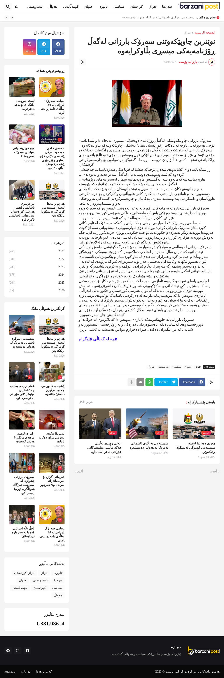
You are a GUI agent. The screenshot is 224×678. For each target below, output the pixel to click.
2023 (37, 267)
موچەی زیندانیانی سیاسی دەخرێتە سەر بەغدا (23, 152)
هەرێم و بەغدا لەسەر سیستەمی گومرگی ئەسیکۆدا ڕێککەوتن (195, 448)
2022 (37, 259)
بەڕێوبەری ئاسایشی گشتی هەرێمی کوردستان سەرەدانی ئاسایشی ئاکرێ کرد (22, 211)
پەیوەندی (10, 671)
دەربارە (25, 671)
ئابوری (103, 6)
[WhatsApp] (149, 382)
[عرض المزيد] (131, 382)
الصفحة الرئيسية (204, 32)
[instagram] (17, 650)
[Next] (6, 17)
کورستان (136, 6)
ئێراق (152, 6)
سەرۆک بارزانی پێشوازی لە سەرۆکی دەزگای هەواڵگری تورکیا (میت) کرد (24, 485)
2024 (37, 274)
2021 (37, 251)
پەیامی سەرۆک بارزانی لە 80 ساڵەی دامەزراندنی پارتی (52, 107)
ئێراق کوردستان (24, 573)
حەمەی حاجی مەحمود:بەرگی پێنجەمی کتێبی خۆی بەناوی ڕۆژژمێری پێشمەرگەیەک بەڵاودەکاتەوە (52, 158)
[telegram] (8, 650)
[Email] (140, 382)
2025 (37, 282)
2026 (37, 290)
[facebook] (27, 650)
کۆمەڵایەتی (70, 6)
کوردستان (163, 366)
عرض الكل (86, 402)
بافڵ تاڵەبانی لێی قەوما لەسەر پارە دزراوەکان (23, 532)
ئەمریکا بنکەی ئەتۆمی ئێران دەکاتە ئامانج (52, 437)
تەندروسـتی (40, 580)
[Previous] (12, 17)
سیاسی (119, 6)
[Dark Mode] (16, 7)
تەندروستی (34, 6)
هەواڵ (53, 6)
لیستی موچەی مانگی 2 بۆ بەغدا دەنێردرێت (24, 104)
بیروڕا (58, 580)
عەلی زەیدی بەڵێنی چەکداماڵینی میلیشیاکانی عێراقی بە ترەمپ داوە (104, 448)
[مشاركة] (82, 62)
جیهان (88, 6)
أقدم (80, 471)
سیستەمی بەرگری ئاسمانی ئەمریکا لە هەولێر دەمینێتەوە (158, 17)
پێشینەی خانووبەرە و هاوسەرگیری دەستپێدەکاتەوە (53, 390)
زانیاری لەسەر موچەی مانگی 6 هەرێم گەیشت (24, 437)
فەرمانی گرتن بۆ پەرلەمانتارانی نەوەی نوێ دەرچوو (52, 480)
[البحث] (8, 7)
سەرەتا (167, 6)
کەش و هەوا (44, 671)
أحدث (213, 471)
